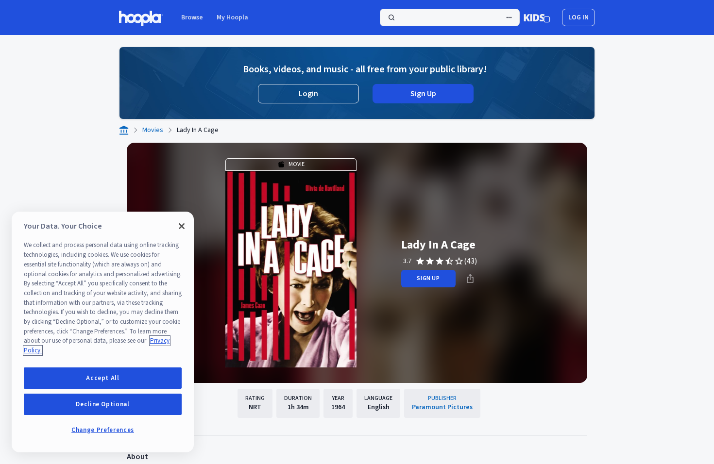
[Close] (181, 226)
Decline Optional (103, 404)
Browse (192, 17)
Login (308, 93)
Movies (152, 130)
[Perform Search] (450, 17)
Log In (578, 17)
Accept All (102, 378)
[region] (103, 332)
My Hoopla (232, 17)
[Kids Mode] (537, 17)
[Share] (470, 278)
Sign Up (423, 93)
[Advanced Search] (509, 17)
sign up (428, 278)
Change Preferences (102, 430)
